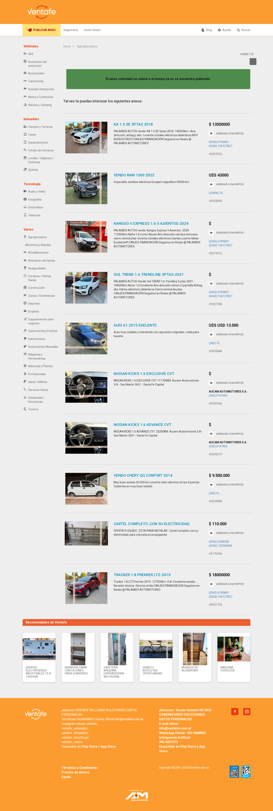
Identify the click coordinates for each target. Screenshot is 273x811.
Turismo (33, 409)
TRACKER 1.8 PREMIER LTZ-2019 (142, 574)
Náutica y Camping (40, 105)
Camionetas (36, 81)
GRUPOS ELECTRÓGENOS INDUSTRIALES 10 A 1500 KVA (38, 672)
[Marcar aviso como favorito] (253, 61)
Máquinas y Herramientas (37, 356)
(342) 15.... (215, 343)
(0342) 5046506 (219, 541)
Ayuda (227, 30)
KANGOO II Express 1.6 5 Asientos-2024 (151, 223)
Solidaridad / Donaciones (36, 399)
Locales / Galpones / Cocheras (41, 160)
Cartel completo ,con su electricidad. (152, 523)
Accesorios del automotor (37, 63)
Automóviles (36, 73)
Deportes (34, 303)
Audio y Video (36, 191)
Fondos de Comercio (41, 150)
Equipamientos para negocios (41, 321)
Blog (209, 30)
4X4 (30, 54)
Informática (35, 207)
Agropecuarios (37, 237)
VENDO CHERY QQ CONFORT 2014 (143, 475)
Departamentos (38, 142)
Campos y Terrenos (40, 126)
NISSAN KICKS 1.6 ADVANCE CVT (142, 424)
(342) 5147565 (218, 395)
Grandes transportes (41, 89)
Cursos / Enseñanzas (41, 295)
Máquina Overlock (228, 669)
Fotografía (34, 199)
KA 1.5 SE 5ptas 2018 (133, 124)
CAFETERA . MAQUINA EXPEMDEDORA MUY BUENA (114, 672)
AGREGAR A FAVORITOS (230, 133)
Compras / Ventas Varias (39, 278)
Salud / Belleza (37, 382)
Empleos (33, 311)
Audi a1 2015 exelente (135, 325)
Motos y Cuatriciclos (40, 97)
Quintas (33, 169)
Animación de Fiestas (41, 260)
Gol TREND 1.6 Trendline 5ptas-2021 (149, 274)
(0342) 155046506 (220, 545)
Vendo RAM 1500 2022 (134, 175)
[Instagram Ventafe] (246, 711)
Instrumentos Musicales (43, 346)
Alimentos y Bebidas (38, 245)
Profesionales (37, 374)
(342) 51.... (215, 493)
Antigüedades (37, 268)
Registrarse (71, 30)
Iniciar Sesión (92, 30)
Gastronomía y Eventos (42, 331)
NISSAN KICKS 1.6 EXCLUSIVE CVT (144, 373)
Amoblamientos (38, 252)
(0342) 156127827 (220, 146)
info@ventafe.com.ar (129, 719)
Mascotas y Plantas (40, 366)
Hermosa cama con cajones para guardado (76, 670)
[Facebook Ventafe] (234, 711)
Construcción (36, 287)
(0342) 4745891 (219, 142)
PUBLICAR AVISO (44, 30)
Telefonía (34, 215)
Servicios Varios (38, 390)
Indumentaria (36, 339)
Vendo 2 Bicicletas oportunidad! (152, 670)
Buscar (246, 30)
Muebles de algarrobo (190, 669)
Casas (32, 134)
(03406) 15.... (217, 193)
